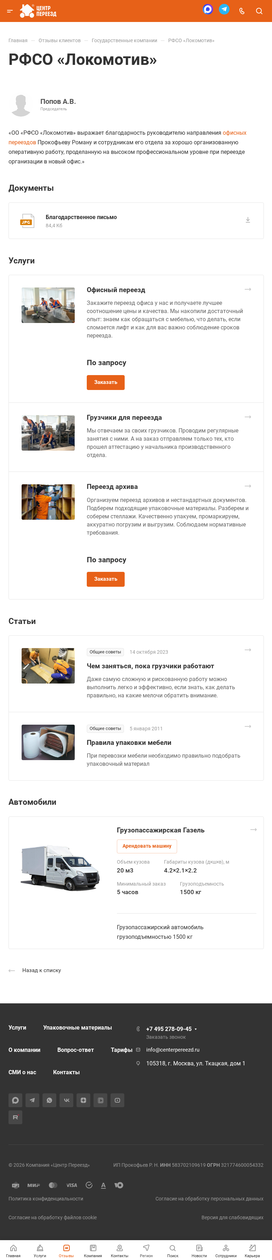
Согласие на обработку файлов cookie (52, 1217)
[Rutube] (15, 1117)
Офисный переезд (116, 290)
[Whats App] (49, 1100)
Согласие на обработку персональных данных (209, 1199)
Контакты (66, 1072)
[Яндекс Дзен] (83, 1100)
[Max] (208, 11)
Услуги (17, 1027)
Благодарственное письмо (81, 217)
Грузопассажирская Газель (161, 830)
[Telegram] (224, 11)
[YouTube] (117, 1100)
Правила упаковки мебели (129, 742)
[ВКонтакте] (66, 1100)
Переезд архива (112, 487)
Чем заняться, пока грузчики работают (150, 666)
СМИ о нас (22, 1072)
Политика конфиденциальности (45, 1199)
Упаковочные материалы (77, 1027)
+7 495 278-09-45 (169, 1029)
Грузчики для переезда (124, 417)
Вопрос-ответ (75, 1050)
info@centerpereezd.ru (172, 1050)
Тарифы (121, 1050)
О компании (24, 1050)
